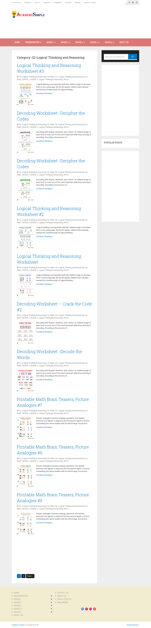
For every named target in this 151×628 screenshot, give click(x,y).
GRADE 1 (50, 42)
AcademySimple (132, 625)
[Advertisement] (119, 22)
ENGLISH (27, 2)
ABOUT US (124, 42)
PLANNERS (57, 2)
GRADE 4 (94, 42)
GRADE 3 (79, 42)
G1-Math (50, 77)
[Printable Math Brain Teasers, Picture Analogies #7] (25, 428)
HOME (17, 42)
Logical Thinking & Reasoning (51, 79)
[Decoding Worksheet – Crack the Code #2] (25, 332)
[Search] (132, 56)
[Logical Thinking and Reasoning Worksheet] (25, 285)
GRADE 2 (64, 42)
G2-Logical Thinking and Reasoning (69, 77)
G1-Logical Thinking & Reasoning (32, 77)
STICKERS (68, 2)
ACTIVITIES (16, 2)
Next (29, 576)
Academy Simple (18, 625)
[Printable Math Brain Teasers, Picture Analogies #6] (25, 476)
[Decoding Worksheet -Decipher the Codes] (25, 142)
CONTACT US (63, 593)
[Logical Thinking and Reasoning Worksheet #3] (25, 94)
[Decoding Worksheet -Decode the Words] (25, 380)
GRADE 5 (108, 42)
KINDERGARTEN (32, 42)
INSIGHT (78, 2)
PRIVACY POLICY (64, 599)
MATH (37, 2)
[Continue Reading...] (44, 93)
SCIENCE (46, 2)
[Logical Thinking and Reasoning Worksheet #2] (25, 237)
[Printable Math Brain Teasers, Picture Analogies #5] (25, 523)
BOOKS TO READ (90, 2)
